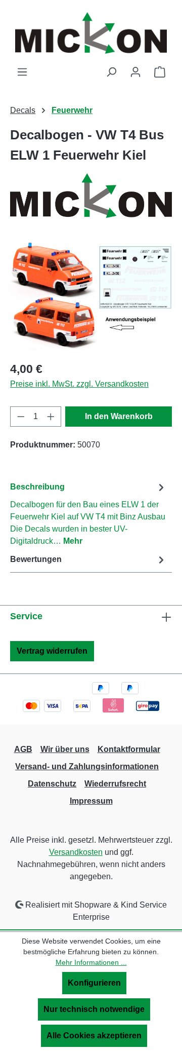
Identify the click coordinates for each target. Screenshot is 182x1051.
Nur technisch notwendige (94, 1009)
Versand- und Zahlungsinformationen (87, 766)
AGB (23, 749)
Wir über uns (64, 749)
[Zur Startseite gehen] (91, 33)
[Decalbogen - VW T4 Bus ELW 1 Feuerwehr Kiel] (91, 295)
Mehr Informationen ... (91, 962)
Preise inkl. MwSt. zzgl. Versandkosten (79, 384)
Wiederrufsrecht (115, 783)
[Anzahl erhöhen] (51, 416)
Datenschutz (52, 783)
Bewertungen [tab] (36, 559)
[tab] (88, 513)
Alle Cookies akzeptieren (94, 1035)
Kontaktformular (129, 749)
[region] (91, 295)
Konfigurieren (94, 983)
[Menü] (22, 72)
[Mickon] (91, 195)
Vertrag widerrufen (52, 651)
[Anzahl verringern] (20, 416)
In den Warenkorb (119, 416)
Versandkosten (76, 852)
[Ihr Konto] (135, 72)
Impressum (91, 801)
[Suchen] (111, 72)
